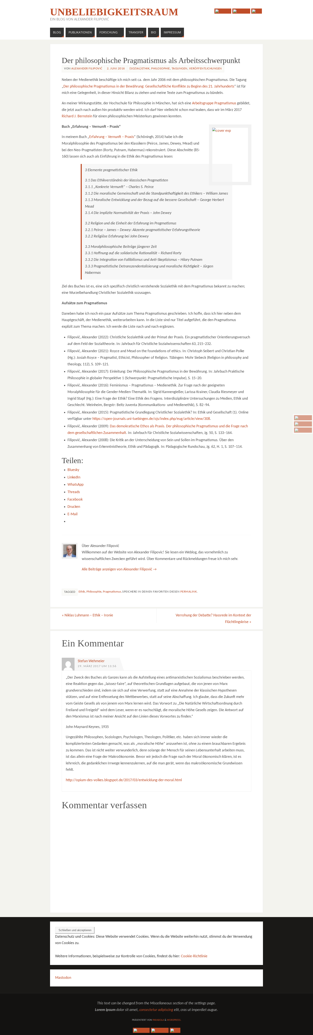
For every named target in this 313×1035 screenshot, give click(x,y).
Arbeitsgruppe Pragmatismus (214, 103)
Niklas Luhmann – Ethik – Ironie (87, 615)
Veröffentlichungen (205, 68)
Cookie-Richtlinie (194, 956)
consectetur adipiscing (156, 1010)
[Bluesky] (303, 417)
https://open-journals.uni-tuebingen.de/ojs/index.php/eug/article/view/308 (151, 419)
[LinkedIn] (303, 423)
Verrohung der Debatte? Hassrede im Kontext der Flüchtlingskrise (213, 618)
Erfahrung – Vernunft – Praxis (111, 137)
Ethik (82, 591)
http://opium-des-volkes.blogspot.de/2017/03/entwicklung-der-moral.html (124, 780)
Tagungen (179, 68)
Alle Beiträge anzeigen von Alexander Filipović (119, 569)
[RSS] (303, 430)
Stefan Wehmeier (91, 661)
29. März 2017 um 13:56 (97, 666)
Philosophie (160, 68)
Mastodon (63, 978)
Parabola (158, 1020)
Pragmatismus (112, 591)
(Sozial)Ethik (139, 68)
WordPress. (174, 1020)
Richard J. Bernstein (77, 116)
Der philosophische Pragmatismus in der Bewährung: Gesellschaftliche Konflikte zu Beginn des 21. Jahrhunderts (148, 87)
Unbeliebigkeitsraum (114, 12)
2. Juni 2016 (116, 68)
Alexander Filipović (86, 68)
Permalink (188, 591)
